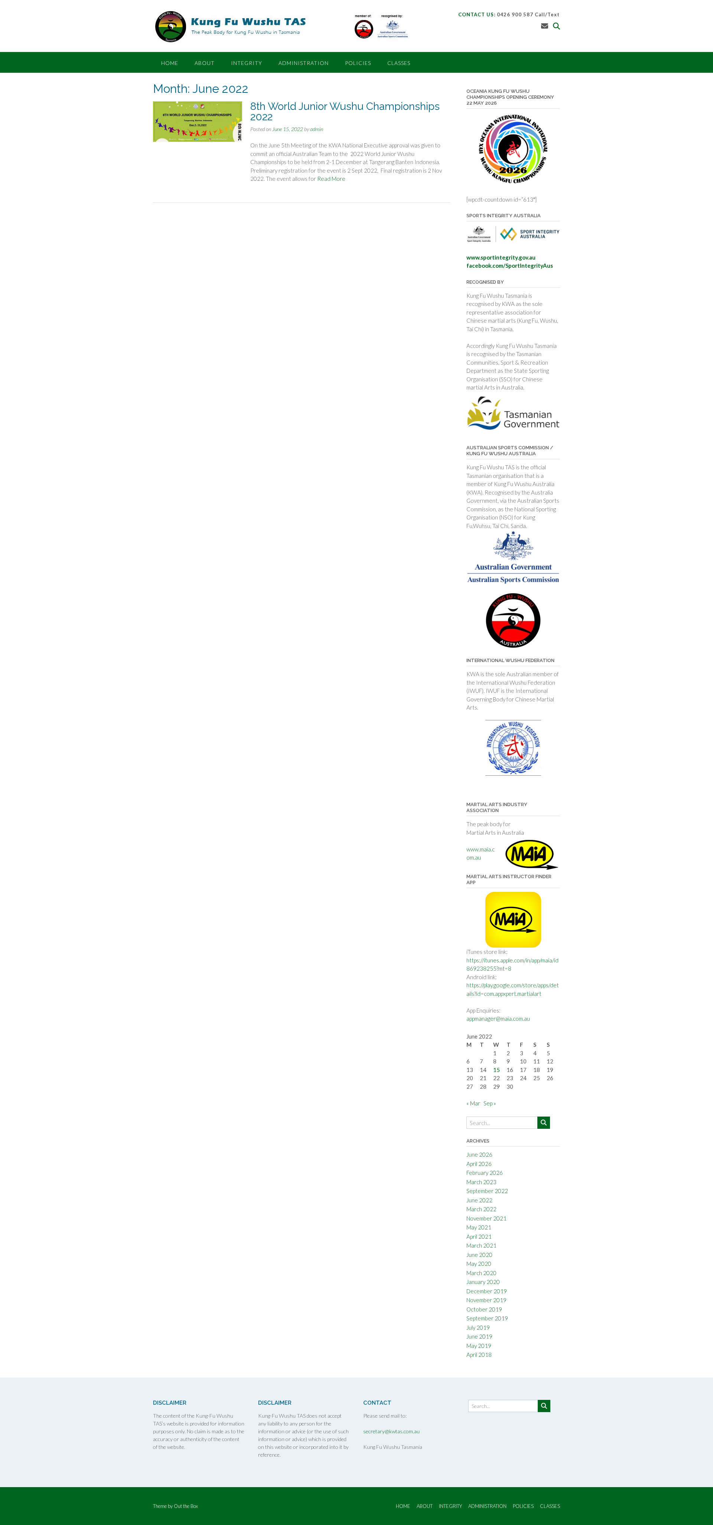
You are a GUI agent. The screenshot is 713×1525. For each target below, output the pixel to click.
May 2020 (478, 1263)
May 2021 (478, 1227)
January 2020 (483, 1281)
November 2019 (486, 1300)
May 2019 (478, 1345)
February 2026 (484, 1172)
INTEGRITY (246, 63)
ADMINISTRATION (304, 63)
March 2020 (481, 1273)
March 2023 (481, 1182)
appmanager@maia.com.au (498, 1018)
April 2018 (479, 1354)
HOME (169, 63)
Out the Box (186, 1506)
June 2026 (479, 1154)
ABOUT (205, 63)
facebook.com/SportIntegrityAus (509, 265)
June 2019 (479, 1336)
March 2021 (481, 1245)
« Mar (473, 1103)
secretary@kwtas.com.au (391, 1431)
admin (316, 129)
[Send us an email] (544, 26)
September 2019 (487, 1318)
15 (496, 1069)
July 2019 (478, 1327)
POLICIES (358, 63)
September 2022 (487, 1190)
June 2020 (479, 1254)
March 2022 (481, 1209)
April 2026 (479, 1163)
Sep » (490, 1103)
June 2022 (479, 1200)
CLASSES (398, 63)
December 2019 (486, 1291)
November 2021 (486, 1218)
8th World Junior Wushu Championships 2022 (345, 111)
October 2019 (484, 1309)
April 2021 (479, 1236)
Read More (331, 178)
